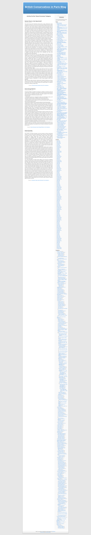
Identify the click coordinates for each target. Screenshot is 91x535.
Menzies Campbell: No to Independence (61, 448)
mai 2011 (58, 233)
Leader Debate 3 (60, 427)
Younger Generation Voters (63, 322)
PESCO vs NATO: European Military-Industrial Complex (61, 440)
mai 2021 (58, 148)
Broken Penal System (62, 468)
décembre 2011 (59, 227)
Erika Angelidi (62, 372)
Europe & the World (61, 345)
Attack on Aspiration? (62, 314)
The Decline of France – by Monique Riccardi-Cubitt (61, 97)
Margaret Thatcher (60, 429)
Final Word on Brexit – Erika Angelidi (62, 379)
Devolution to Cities (60, 82)
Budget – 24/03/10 (60, 282)
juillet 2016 (58, 180)
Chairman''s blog (34, 180)
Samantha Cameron (60, 446)
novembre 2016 (59, 177)
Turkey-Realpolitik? (60, 475)
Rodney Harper (59, 131)
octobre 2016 (59, 178)
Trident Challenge (60, 473)
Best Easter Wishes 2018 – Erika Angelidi (63, 385)
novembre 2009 (59, 248)
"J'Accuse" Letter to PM (61, 252)
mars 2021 (58, 150)
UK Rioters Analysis (61, 467)
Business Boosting (60, 408)
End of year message (63, 371)
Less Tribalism (60, 428)
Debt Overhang (60, 412)
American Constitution (60, 75)
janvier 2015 (58, 195)
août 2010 (58, 241)
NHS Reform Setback (61, 437)
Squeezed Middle (60, 312)
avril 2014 (58, 203)
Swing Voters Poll (60, 255)
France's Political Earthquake (62, 328)
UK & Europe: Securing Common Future (63, 381)
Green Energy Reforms (30, 88)
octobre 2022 (59, 143)
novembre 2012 (59, 218)
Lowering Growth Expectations (62, 416)
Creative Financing (60, 303)
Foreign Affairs (60, 38)
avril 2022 (58, 144)
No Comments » (46, 85)
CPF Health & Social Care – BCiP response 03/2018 (62, 434)
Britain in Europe (60, 319)
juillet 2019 (58, 158)
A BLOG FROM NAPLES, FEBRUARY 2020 (61, 70)
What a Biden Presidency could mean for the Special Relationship (62, 33)
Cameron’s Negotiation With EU (62, 78)
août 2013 (58, 210)
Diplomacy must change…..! (61, 122)
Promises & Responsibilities (62, 278)
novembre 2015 (59, 187)
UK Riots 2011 (60, 469)
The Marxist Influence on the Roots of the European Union (61, 53)
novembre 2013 (59, 207)
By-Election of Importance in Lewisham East (61, 287)
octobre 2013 (59, 208)
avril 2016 (58, 183)
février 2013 (58, 215)
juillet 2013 (58, 211)
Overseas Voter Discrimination (62, 493)
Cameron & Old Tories (61, 77)
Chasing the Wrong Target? (61, 79)
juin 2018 (58, 164)
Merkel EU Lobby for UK (62, 352)
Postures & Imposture (62, 366)
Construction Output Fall (61, 410)
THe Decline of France (62, 367)
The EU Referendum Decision (62, 126)
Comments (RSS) (48, 532)
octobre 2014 (59, 198)
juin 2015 (58, 191)
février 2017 (58, 174)
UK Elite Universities (61, 466)
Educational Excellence (61, 462)
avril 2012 (58, 224)
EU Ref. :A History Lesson (62, 339)
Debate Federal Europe (61, 323)
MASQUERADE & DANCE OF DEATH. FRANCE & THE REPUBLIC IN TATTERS (62, 95)
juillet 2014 (58, 200)
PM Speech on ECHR (61, 495)
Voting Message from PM (62, 487)
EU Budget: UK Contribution (62, 325)
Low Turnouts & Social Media (62, 490)
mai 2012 (58, 223)
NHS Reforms (59, 432)
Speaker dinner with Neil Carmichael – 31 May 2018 (61, 281)
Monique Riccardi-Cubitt (60, 86)
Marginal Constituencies (61, 509)
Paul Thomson (59, 101)
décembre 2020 (59, 151)
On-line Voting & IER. (61, 492)
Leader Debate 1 (60, 425)
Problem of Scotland (61, 450)
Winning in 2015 (60, 499)
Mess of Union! (60, 449)
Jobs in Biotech (60, 307)
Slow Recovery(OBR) (61, 420)
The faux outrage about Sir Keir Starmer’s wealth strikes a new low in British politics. (62, 31)
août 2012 (58, 220)
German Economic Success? (62, 414)
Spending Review (60, 311)
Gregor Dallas (59, 56)
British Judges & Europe (61, 481)
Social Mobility (60, 459)
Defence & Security (61, 505)
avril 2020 (58, 154)
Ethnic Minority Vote (60, 299)
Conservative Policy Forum (60, 37)
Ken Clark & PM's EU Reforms (63, 351)
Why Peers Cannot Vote (61, 497)
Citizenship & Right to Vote (62, 483)
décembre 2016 (59, 176)
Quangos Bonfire (60, 265)
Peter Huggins (59, 105)
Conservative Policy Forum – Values (62, 388)
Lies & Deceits (61, 365)
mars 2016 (58, 184)
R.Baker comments (61, 456)
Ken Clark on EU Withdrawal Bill (62, 275)
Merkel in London (61, 353)
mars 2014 (58, 204)
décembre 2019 (59, 156)
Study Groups (59, 525)
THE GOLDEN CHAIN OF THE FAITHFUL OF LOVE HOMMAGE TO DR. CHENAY (62, 99)
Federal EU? (59, 318)
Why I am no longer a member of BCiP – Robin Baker (62, 129)
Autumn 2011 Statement (61, 283)
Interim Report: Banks (61, 262)
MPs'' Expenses (60, 431)
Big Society (59, 263)
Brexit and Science (62, 369)
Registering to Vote (60, 35)
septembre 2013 (59, 209)
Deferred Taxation (60, 295)
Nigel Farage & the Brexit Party (62, 48)
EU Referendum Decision (62, 341)
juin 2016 (58, 181)
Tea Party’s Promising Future (62, 52)
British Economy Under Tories (62, 501)
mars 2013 (58, 214)
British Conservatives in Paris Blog (45, 7)
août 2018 (58, 162)
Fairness (59, 300)
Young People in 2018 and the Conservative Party (61, 110)
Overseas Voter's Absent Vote (62, 512)
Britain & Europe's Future (62, 333)
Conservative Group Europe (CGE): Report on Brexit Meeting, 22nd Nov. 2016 (61, 43)
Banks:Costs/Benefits (61, 261)
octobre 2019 (59, 157)
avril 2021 (58, 149)
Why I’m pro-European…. (61, 130)
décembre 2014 (59, 196)
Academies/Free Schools (61, 460)
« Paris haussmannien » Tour (62, 62)
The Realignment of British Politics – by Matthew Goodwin (62, 133)
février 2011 (58, 236)
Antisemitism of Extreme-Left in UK (62, 63)
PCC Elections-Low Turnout (61, 439)
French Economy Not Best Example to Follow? (61, 137)
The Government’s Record (61, 127)
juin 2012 (58, 222)
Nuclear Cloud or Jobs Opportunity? (33, 21)
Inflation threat (61, 286)
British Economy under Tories (62, 76)
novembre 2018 (59, 160)
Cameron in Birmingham (61, 409)
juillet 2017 (58, 171)
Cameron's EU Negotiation (62, 502)
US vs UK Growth (60, 421)
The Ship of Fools (60, 100)
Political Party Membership (61, 442)
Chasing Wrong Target (61, 482)
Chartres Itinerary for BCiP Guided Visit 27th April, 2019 (62, 72)
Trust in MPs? (59, 474)
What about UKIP (60, 398)
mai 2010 (58, 244)
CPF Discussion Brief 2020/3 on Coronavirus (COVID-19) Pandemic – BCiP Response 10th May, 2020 (62, 104)
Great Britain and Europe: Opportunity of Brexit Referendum (63, 364)
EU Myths (59, 326)
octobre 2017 (59, 169)
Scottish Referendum (61, 451)
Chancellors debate (60, 289)
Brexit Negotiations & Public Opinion (62, 386)
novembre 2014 (59, 197)
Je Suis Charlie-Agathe (61, 472)
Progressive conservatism (61, 445)
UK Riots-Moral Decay (61, 470)
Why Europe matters (62, 392)
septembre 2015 (59, 189)
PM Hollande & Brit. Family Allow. (62, 308)
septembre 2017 (59, 170)
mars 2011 (58, 235)
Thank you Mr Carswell (61, 125)
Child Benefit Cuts (60, 302)
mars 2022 (58, 145)
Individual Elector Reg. (61, 489)
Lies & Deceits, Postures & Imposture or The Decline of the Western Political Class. (61, 93)
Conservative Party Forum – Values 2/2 (63, 389)
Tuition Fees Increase (61, 313)
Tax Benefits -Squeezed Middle (62, 513)
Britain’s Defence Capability (61, 107)
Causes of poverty (60, 301)
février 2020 (58, 155)
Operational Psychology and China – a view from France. (62, 135)
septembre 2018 (59, 161)
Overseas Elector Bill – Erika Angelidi (62, 373)
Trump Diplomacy (60, 258)
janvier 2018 (58, 167)
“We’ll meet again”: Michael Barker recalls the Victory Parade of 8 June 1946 (62, 69)
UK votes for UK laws (61, 36)
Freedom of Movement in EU (63, 348)
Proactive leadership (60, 444)
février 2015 (58, 194)
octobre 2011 (59, 229)
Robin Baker (58, 119)
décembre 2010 (59, 238)
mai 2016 (58, 182)
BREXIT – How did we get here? (62, 24)
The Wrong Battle (60, 395)
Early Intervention (60, 461)
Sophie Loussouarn (60, 136)
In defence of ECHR (62, 480)
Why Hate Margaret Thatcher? (62, 498)
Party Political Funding (61, 438)
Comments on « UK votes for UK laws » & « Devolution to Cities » (62, 121)
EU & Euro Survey (60, 324)
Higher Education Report (61, 463)
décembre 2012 (59, 217)
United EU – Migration (62, 368)
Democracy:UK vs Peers (61, 296)
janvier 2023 (58, 142)
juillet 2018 (58, 163)
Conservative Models (60, 291)
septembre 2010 (59, 240)
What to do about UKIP (61, 128)
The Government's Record (62, 515)
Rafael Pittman (59, 111)
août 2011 (58, 231)
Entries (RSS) (42, 532)
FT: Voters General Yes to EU (63, 349)
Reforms (58, 522)
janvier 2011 (58, 237)
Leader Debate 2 (60, 426)
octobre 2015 (59, 188)
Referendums (61, 359)
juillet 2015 (58, 190)
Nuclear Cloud (40, 85)
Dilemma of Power (60, 297)
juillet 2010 (58, 242)
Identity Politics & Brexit (61, 274)
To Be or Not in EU (60, 396)
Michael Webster (59, 73)
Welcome (58, 524)
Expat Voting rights (61, 488)
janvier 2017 (58, 175)
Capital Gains (59, 288)
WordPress (53, 531)
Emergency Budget (61, 526)
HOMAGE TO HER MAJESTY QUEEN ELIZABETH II (61, 91)
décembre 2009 (59, 247)
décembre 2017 (59, 168)
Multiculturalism (60, 476)
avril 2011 (58, 234)
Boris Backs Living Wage (61, 500)
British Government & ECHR (62, 479)
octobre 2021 (59, 147)
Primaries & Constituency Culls (62, 443)
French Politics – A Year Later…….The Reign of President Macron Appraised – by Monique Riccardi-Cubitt (61, 88)
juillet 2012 (58, 221)
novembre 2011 (59, 228)
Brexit (58, 266)
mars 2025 (58, 140)
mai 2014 (58, 202)
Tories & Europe (60, 397)
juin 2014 (58, 201)
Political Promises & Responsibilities (60, 51)
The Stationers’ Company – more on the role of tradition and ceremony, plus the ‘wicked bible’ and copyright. (62, 118)
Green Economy (34, 85)
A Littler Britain (61, 506)
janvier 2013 (58, 216)
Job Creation (60, 306)
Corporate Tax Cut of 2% (61, 411)
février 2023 (58, 141)
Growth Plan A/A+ (60, 415)
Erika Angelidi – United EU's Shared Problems (63, 377)
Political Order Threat (61, 331)
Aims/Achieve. (61, 285)
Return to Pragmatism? (62, 360)
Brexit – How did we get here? (62, 267)
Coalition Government (61, 290)
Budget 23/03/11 (60, 284)
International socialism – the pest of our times (63, 347)
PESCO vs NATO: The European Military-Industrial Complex (62, 49)
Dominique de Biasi (59, 39)
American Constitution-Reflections (62, 256)
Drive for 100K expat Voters (62, 507)
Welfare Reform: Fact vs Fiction (62, 315)
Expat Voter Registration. (61, 486)
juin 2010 (58, 243)
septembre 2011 (59, 230)
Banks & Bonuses (60, 260)
